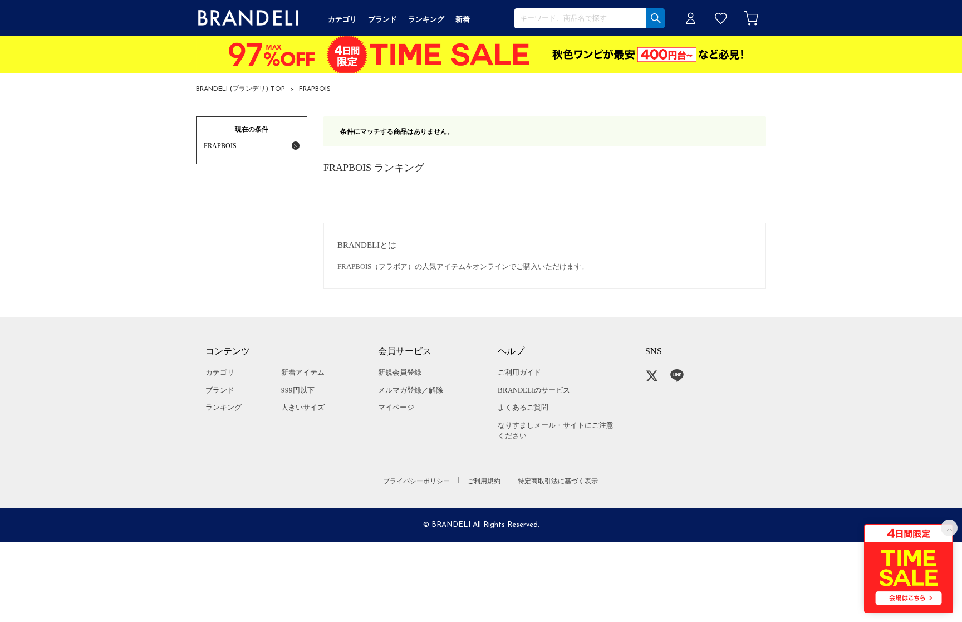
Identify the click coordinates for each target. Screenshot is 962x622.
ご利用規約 (483, 481)
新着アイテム (303, 372)
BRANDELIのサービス (534, 390)
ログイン (691, 18)
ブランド (219, 390)
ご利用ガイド (519, 372)
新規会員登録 (399, 372)
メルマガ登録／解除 (410, 390)
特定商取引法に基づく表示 (558, 481)
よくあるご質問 (523, 407)
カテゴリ (219, 372)
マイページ (396, 407)
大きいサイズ (303, 407)
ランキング (223, 407)
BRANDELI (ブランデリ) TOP (240, 89)
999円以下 (298, 390)
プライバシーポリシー (416, 481)
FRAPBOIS (315, 89)
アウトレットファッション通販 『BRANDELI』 (248, 18)
